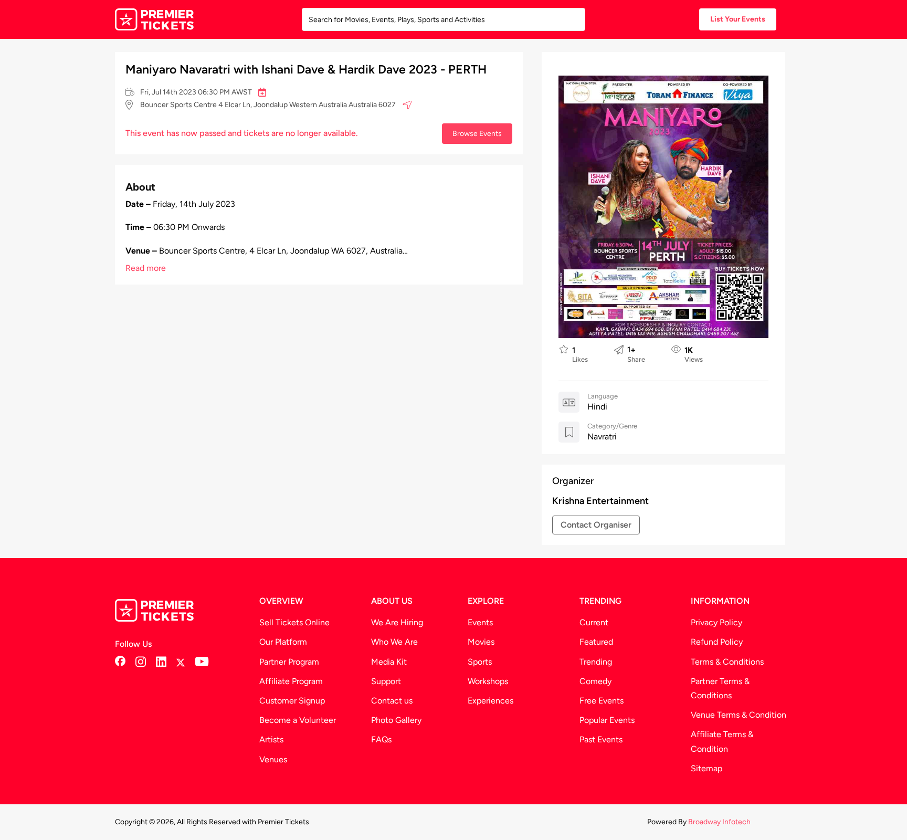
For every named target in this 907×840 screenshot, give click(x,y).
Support (386, 681)
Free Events (601, 701)
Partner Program (289, 662)
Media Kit (389, 662)
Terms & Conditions (727, 662)
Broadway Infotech (719, 821)
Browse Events (477, 133)
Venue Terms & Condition (738, 715)
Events (480, 622)
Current (593, 622)
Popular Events (607, 720)
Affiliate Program (291, 681)
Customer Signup (292, 701)
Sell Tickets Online (294, 622)
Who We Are (394, 642)
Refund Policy (717, 642)
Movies (481, 642)
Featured (596, 642)
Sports (480, 662)
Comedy (595, 681)
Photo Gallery (396, 720)
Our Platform (283, 642)
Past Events (601, 739)
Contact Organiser (596, 525)
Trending (595, 662)
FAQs (381, 739)
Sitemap (706, 768)
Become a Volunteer (297, 720)
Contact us (392, 701)
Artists (271, 739)
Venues (273, 759)
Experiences (490, 701)
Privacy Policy (716, 622)
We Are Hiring (397, 622)
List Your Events (737, 19)
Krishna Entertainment (600, 501)
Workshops (488, 681)
